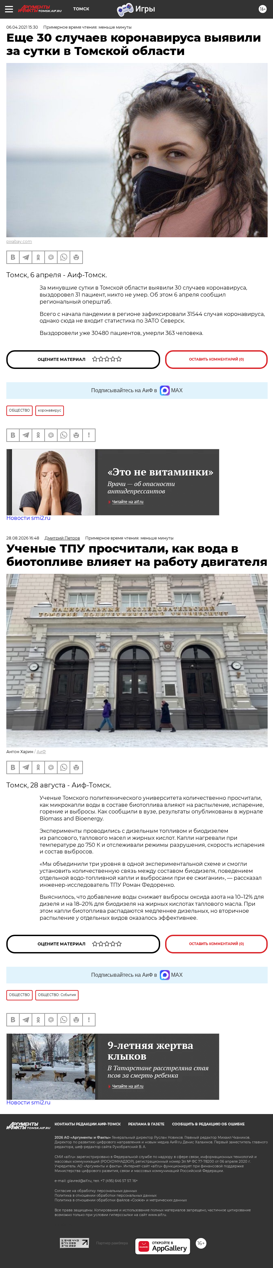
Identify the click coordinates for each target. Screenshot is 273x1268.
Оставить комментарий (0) (216, 359)
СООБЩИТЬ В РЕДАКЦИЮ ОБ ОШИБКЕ (208, 1124)
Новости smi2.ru (28, 518)
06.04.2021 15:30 (22, 27)
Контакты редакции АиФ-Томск (88, 1124)
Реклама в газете (146, 1124)
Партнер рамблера (112, 1243)
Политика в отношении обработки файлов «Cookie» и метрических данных (121, 1200)
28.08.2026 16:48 (22, 538)
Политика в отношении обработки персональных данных (105, 1195)
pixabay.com (19, 241)
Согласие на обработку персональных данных (96, 1191)
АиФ (41, 751)
